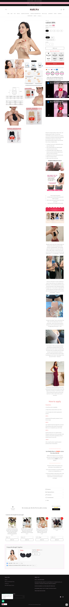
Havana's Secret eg (32, 604)
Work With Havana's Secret (9, 585)
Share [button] (48, 500)
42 (47, 33)
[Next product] (63, 529)
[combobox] (12, 537)
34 (50, 30)
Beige (48, 37)
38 (57, 30)
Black (52, 37)
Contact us (7, 583)
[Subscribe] (23, 597)
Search (6, 579)
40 (61, 30)
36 (54, 30)
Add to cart (55, 63)
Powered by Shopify (38, 604)
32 (47, 30)
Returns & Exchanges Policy (9, 581)
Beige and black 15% (50, 39)
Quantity (47, 42)
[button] (6, 9)
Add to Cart (12, 539)
